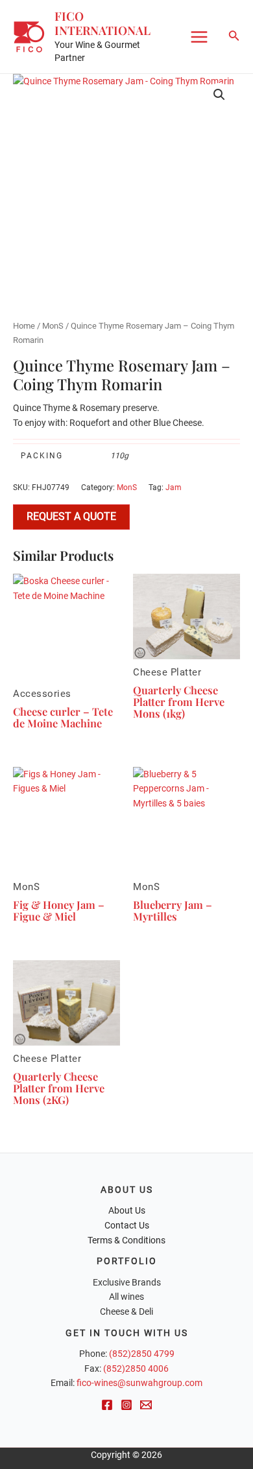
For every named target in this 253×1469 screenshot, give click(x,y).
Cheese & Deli (126, 1311)
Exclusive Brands (127, 1282)
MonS (53, 326)
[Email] (146, 1405)
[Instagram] (126, 1405)
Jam (173, 487)
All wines (126, 1296)
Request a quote (71, 516)
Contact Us (126, 1225)
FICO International (102, 23)
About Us (126, 1210)
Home (24, 326)
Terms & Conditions (126, 1240)
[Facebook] (107, 1405)
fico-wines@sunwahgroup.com (139, 1383)
